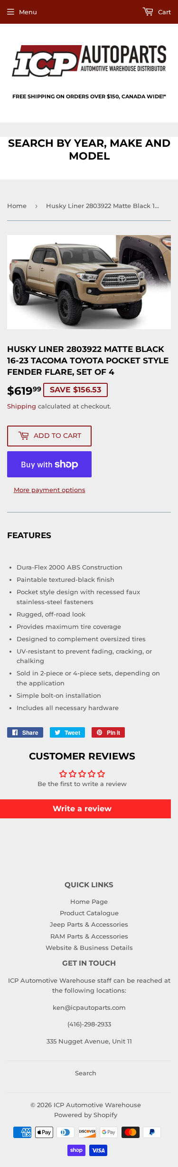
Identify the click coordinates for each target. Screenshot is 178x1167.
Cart (163, 12)
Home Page (89, 901)
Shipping (21, 406)
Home (17, 205)
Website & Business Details (89, 947)
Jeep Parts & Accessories (89, 924)
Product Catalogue (89, 913)
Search (85, 1073)
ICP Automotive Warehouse (97, 1105)
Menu (28, 12)
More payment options (49, 489)
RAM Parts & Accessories (89, 936)
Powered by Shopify (85, 1115)
